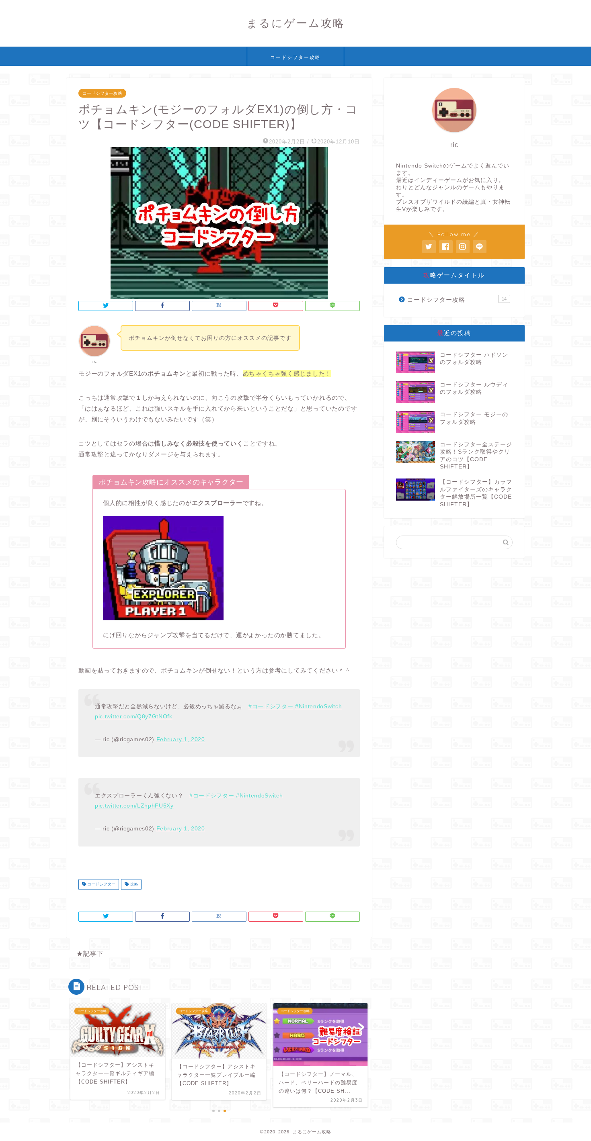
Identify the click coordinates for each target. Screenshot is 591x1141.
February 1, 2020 (180, 739)
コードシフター (100, 884)
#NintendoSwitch (318, 706)
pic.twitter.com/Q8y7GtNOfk (133, 717)
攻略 (133, 884)
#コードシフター (270, 706)
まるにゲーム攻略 (295, 23)
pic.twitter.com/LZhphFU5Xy (134, 806)
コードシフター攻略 (295, 57)
